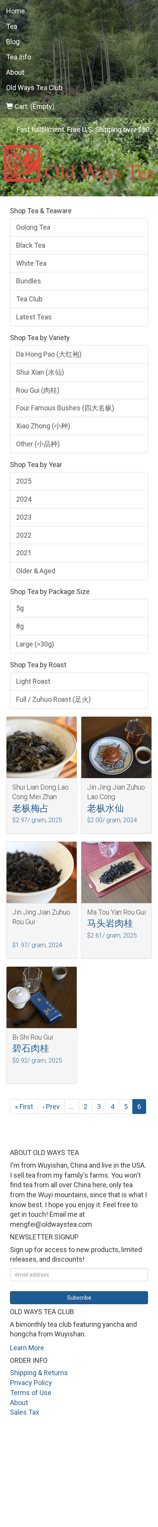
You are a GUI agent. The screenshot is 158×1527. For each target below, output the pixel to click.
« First (24, 1106)
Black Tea (30, 245)
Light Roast (33, 681)
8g (20, 626)
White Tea (31, 263)
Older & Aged (35, 571)
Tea (11, 26)
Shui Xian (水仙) (40, 372)
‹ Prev (51, 1106)
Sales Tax (24, 1412)
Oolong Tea (33, 227)
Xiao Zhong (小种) (43, 426)
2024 (23, 499)
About (15, 72)
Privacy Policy (31, 1383)
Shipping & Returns (39, 1373)
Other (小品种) (38, 444)
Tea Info (18, 57)
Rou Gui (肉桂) (37, 390)
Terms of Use (30, 1393)
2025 (23, 481)
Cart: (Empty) (33, 106)
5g (20, 608)
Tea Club (29, 299)
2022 (23, 535)
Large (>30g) (35, 644)
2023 (23, 517)
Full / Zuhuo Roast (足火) (53, 699)
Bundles (28, 281)
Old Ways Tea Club (34, 88)
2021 (23, 553)
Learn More (27, 1348)
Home (15, 11)
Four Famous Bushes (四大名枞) (65, 408)
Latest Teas (34, 317)
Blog (13, 42)
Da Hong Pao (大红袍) (49, 354)
